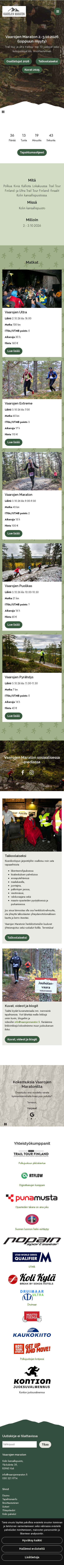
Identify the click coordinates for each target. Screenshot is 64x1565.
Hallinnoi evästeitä (32, 1548)
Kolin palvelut (9, 1514)
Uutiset (5, 1506)
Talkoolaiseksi (48, 61)
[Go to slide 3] (35, 1119)
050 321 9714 (9, 1478)
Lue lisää (13, 351)
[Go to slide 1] (27, 1119)
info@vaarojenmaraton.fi (27, 1022)
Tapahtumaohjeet (32, 152)
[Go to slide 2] (31, 1119)
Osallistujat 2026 (17, 61)
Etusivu (5, 1495)
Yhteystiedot (8, 1510)
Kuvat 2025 (32, 69)
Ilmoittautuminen (10, 1503)
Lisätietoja (32, 1557)
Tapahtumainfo (10, 1499)
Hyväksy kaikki (32, 1540)
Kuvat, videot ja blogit (22, 1039)
